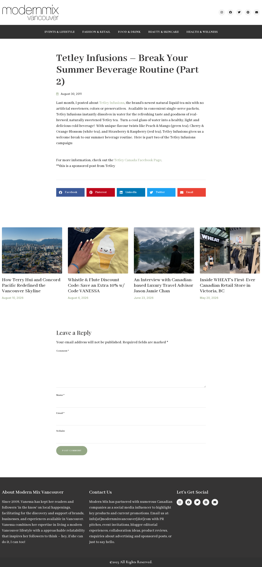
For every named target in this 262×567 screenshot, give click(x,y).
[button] (70, 192)
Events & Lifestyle (59, 32)
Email (60, 413)
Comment (62, 351)
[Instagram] (221, 12)
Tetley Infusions (111, 103)
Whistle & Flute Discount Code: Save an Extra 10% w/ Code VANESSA (96, 285)
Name (60, 395)
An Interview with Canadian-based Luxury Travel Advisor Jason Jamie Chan (163, 285)
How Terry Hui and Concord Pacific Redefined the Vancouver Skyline (31, 285)
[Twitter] (239, 12)
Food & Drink (129, 32)
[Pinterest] (248, 12)
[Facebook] (230, 12)
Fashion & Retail (96, 32)
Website (60, 431)
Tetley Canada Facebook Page (137, 160)
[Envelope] (256, 12)
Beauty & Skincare (163, 32)
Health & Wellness (202, 32)
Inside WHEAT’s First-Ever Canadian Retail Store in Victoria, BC (227, 285)
